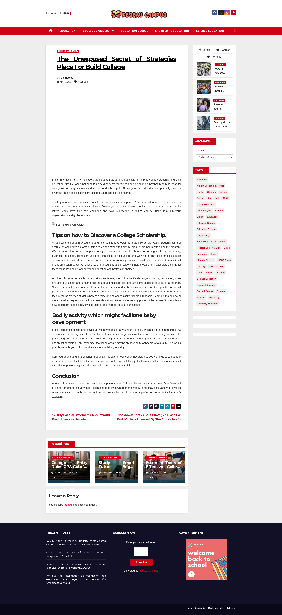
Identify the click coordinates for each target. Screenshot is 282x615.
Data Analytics (204, 210)
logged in (69, 504)
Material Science (205, 260)
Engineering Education (172, 30)
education (212, 216)
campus (211, 192)
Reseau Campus (148, 570)
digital (200, 216)
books (200, 192)
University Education (207, 303)
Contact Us (200, 608)
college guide (222, 198)
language (202, 254)
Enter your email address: (141, 556)
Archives (201, 150)
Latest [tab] (206, 49)
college (223, 192)
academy (202, 179)
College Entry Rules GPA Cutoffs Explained (69, 466)
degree (219, 210)
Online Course (216, 266)
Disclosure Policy (216, 608)
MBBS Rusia (224, 260)
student (221, 291)
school (209, 272)
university (214, 297)
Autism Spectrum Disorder (210, 185)
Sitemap (231, 608)
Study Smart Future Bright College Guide (116, 466)
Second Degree (205, 291)
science (221, 272)
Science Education (210, 30)
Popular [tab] (225, 50)
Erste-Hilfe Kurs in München (211, 241)
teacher (201, 297)
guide (227, 247)
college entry (204, 198)
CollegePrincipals (206, 204)
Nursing (201, 266)
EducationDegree (206, 223)
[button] (235, 30)
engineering (203, 235)
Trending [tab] (216, 56)
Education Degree (134, 30)
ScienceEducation (206, 285)
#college (83, 81)
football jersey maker (208, 247)
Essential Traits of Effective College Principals (164, 466)
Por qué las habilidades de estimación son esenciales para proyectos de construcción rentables (76, 579)
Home (189, 608)
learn (214, 254)
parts (199, 272)
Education (68, 30)
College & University (98, 30)
